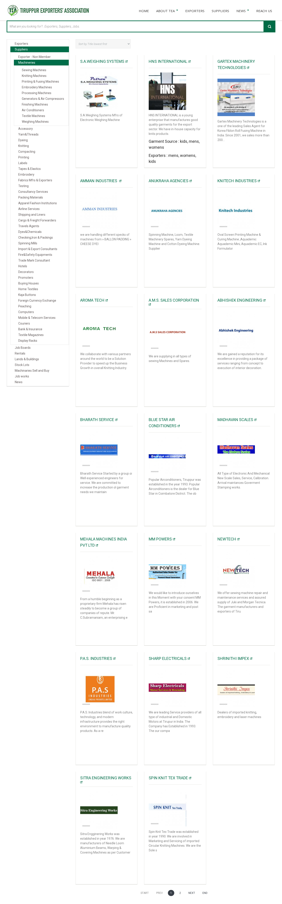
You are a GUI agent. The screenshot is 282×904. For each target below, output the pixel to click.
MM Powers (160, 539)
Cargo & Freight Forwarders (37, 220)
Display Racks (27, 340)
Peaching (24, 306)
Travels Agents (28, 226)
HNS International (168, 61)
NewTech (226, 539)
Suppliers (21, 49)
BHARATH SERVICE (97, 419)
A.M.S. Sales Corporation (174, 300)
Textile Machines (33, 116)
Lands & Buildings (27, 359)
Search (269, 26)
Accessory (25, 128)
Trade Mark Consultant (34, 260)
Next (191, 893)
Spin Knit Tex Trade (168, 778)
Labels (22, 163)
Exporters (21, 43)
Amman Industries (99, 180)
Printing (23, 157)
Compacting (26, 151)
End (205, 893)
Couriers (24, 323)
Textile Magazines (31, 335)
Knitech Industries (237, 180)
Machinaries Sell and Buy (32, 370)
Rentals (20, 353)
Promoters (25, 277)
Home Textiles (28, 289)
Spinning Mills (27, 243)
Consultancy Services (33, 191)
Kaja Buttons (27, 295)
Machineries (26, 62)
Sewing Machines (34, 70)
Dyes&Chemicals (30, 232)
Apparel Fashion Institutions (37, 203)
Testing (23, 186)
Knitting (23, 146)
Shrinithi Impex (233, 658)
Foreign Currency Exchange (37, 300)
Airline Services (29, 209)
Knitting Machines (34, 76)
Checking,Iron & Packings (35, 237)
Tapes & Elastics (29, 169)
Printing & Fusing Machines (40, 81)
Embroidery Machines (37, 87)
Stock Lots (22, 365)
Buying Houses (28, 283)
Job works (22, 376)
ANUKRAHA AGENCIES (168, 180)
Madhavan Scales (235, 419)
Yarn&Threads (28, 134)
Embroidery (26, 174)
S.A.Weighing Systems (102, 61)
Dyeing (23, 140)
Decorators (26, 272)
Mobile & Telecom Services (37, 317)
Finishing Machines (35, 104)
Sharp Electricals (168, 658)
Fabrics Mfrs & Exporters (35, 180)
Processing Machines (36, 93)
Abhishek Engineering (239, 300)
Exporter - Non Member (34, 57)
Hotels (22, 266)
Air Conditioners (33, 110)
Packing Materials (30, 197)
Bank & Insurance (30, 329)
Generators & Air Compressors (43, 98)
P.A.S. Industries (96, 658)
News (18, 382)
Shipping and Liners (31, 214)
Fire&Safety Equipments (35, 254)
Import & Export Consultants (37, 249)
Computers (26, 312)
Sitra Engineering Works (105, 778)
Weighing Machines (35, 121)
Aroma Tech (92, 300)
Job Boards (23, 347)
